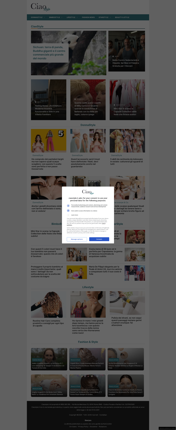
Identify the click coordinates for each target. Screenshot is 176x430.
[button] (88, 215)
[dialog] (88, 215)
